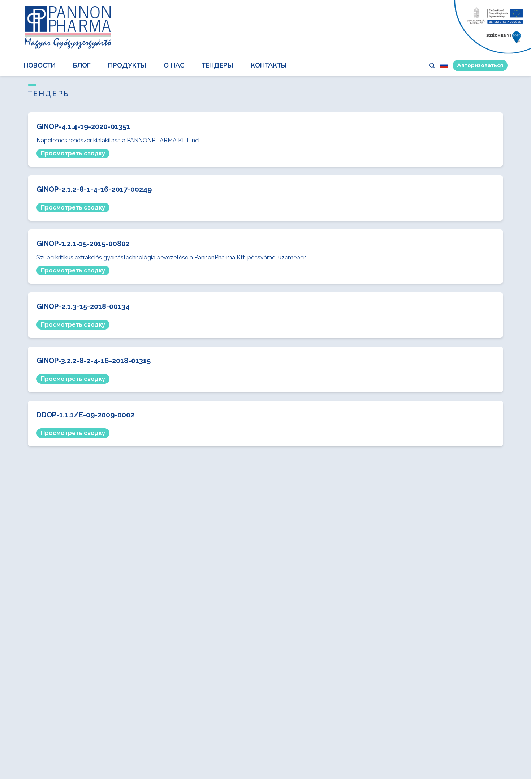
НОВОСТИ (39, 65)
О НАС (174, 65)
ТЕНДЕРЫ (217, 65)
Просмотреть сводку (73, 153)
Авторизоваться (480, 65)
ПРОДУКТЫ (127, 65)
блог (82, 65)
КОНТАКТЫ (269, 65)
